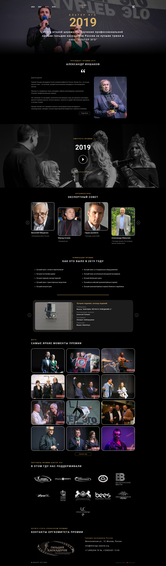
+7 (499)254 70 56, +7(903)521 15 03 (102, 550)
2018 (53, 7)
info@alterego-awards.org (97, 546)
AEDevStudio (131, 562)
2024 (33, 7)
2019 (46, 7)
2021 (40, 7)
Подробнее (84, 113)
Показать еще (83, 454)
